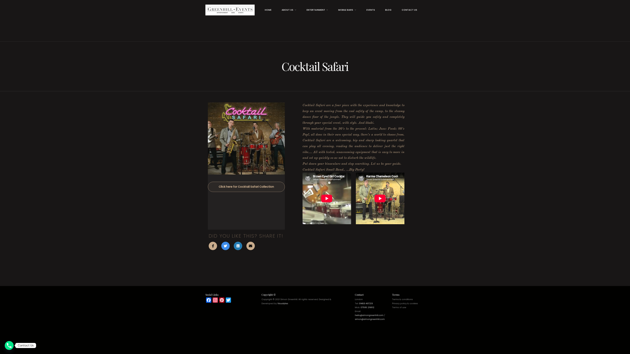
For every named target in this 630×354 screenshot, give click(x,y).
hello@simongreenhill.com (369, 315)
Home (268, 10)
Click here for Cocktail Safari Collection (246, 187)
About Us (287, 10)
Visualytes (282, 303)
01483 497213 (366, 303)
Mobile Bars (345, 10)
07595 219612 (367, 307)
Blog (388, 10)
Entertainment (316, 10)
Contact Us (409, 10)
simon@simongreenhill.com (370, 319)
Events (371, 10)
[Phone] (9, 345)
